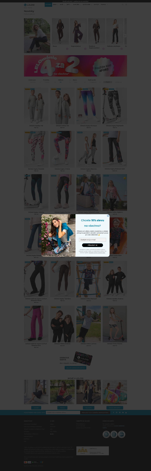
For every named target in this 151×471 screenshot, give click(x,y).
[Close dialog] (108, 216)
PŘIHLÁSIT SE (92, 245)
